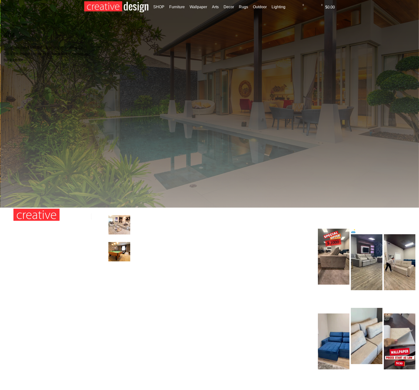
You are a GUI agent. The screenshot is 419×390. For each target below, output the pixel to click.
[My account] (310, 7)
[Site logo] (116, 7)
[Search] (292, 7)
